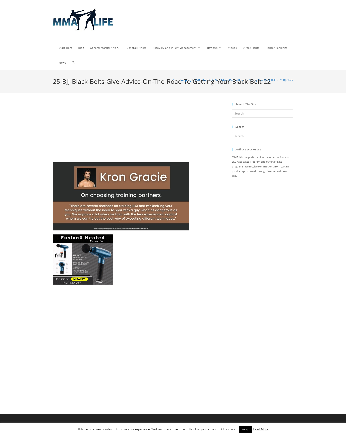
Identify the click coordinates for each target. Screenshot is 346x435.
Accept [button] (245, 429)
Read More (261, 429)
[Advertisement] (136, 132)
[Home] (174, 80)
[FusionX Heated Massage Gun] (83, 259)
